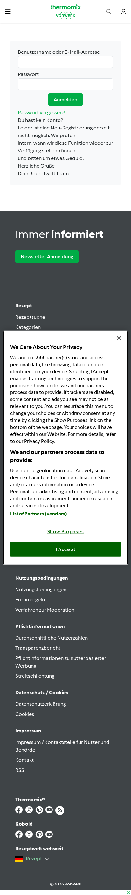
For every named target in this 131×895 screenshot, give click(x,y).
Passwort (28, 74)
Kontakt (24, 760)
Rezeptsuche (30, 317)
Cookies (24, 714)
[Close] (119, 338)
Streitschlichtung (34, 676)
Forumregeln (30, 600)
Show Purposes (65, 532)
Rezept (23, 306)
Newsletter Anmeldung (47, 257)
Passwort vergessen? (41, 112)
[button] (8, 11)
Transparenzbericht (37, 648)
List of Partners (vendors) (38, 514)
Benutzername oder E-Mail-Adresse (59, 52)
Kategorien (28, 327)
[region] (65, 447)
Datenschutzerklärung (40, 704)
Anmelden (65, 99)
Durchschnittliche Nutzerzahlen (51, 638)
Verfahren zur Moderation (44, 610)
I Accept (66, 549)
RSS (19, 770)
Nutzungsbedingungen (40, 589)
